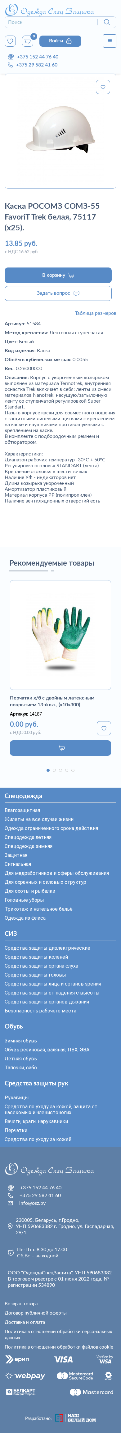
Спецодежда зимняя (28, 846)
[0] (10, 41)
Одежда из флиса (25, 918)
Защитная (16, 855)
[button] (48, 770)
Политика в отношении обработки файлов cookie (59, 1347)
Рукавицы (17, 1098)
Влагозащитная (22, 810)
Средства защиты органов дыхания (47, 1002)
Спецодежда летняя (28, 837)
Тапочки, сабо (21, 1068)
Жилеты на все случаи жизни (39, 819)
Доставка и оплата (25, 1322)
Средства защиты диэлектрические (47, 948)
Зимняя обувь (21, 1041)
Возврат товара (21, 1304)
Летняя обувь (21, 1059)
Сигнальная (18, 864)
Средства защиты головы (35, 975)
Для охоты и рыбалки (30, 891)
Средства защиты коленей (36, 957)
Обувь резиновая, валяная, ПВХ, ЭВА (47, 1050)
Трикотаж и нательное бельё (39, 909)
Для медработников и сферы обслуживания (57, 873)
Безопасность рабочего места (40, 1011)
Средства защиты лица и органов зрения (53, 984)
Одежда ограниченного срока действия (51, 828)
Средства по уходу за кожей (38, 1139)
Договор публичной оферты (36, 1313)
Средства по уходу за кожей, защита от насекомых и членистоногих (51, 1109)
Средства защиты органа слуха (41, 966)
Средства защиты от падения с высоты (52, 993)
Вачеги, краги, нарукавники (36, 1121)
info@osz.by (32, 1203)
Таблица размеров (95, 313)
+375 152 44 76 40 (37, 56)
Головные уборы (24, 900)
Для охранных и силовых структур (45, 882)
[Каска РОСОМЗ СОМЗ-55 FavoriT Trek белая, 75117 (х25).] (60, 131)
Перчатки (16, 1130)
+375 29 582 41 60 (36, 64)
